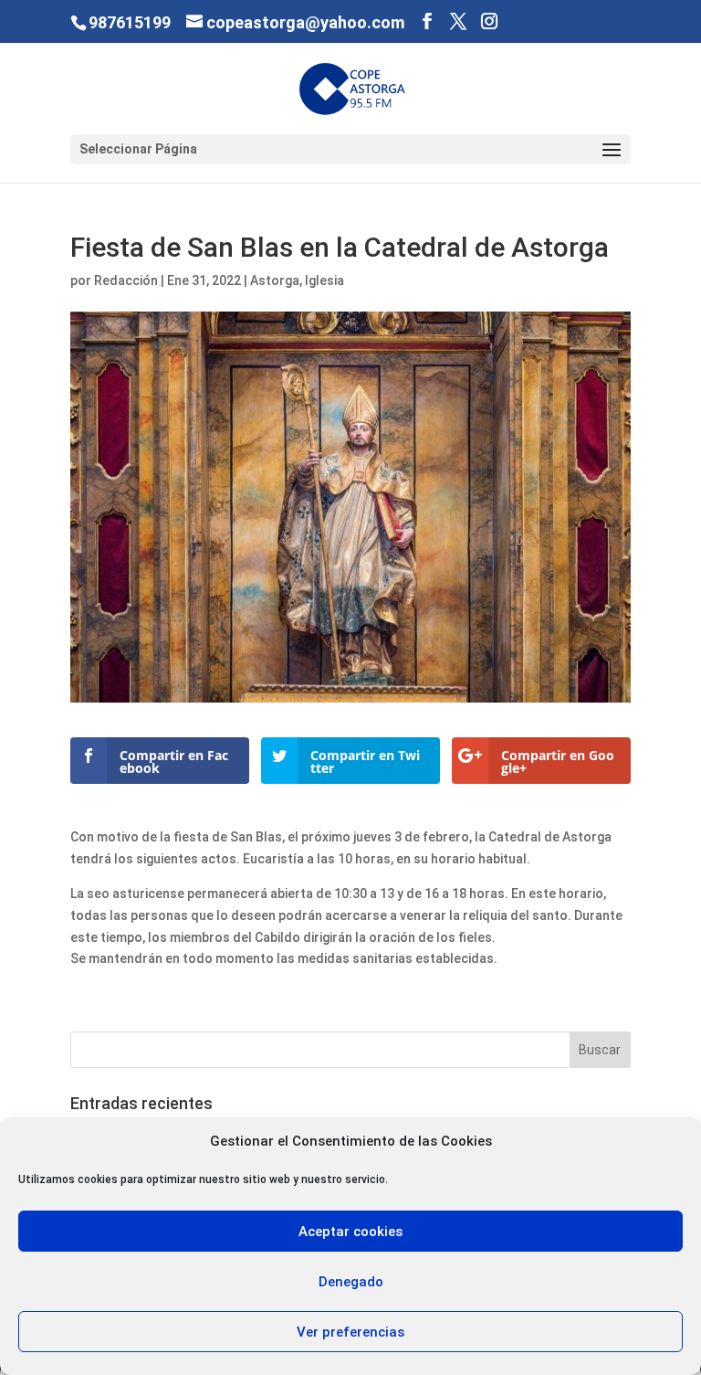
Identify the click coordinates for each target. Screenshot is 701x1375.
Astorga (274, 280)
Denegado (351, 1282)
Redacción (126, 280)
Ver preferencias (350, 1332)
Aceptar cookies (350, 1231)
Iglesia (324, 280)
